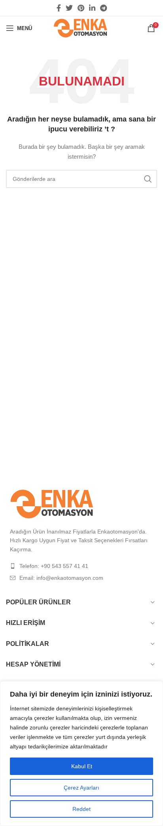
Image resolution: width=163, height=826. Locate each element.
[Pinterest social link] (81, 8)
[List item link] (81, 566)
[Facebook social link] (58, 8)
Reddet (81, 809)
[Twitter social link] (69, 8)
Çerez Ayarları (81, 787)
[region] (81, 753)
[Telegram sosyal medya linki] (103, 8)
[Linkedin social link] (92, 8)
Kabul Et (81, 766)
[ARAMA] (148, 179)
